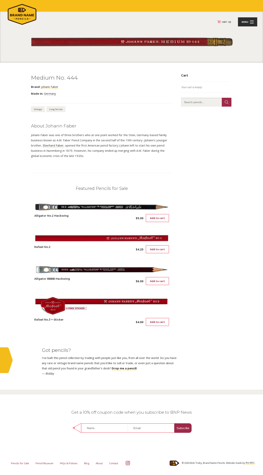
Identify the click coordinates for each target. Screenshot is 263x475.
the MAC (250, 462)
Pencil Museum (44, 463)
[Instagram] (128, 463)
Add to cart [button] (157, 218)
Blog (86, 463)
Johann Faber (49, 87)
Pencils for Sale (20, 463)
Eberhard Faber (53, 145)
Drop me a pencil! (124, 368)
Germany (50, 93)
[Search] (226, 102)
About (99, 463)
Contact (113, 463)
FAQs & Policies (69, 463)
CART (226, 21)
